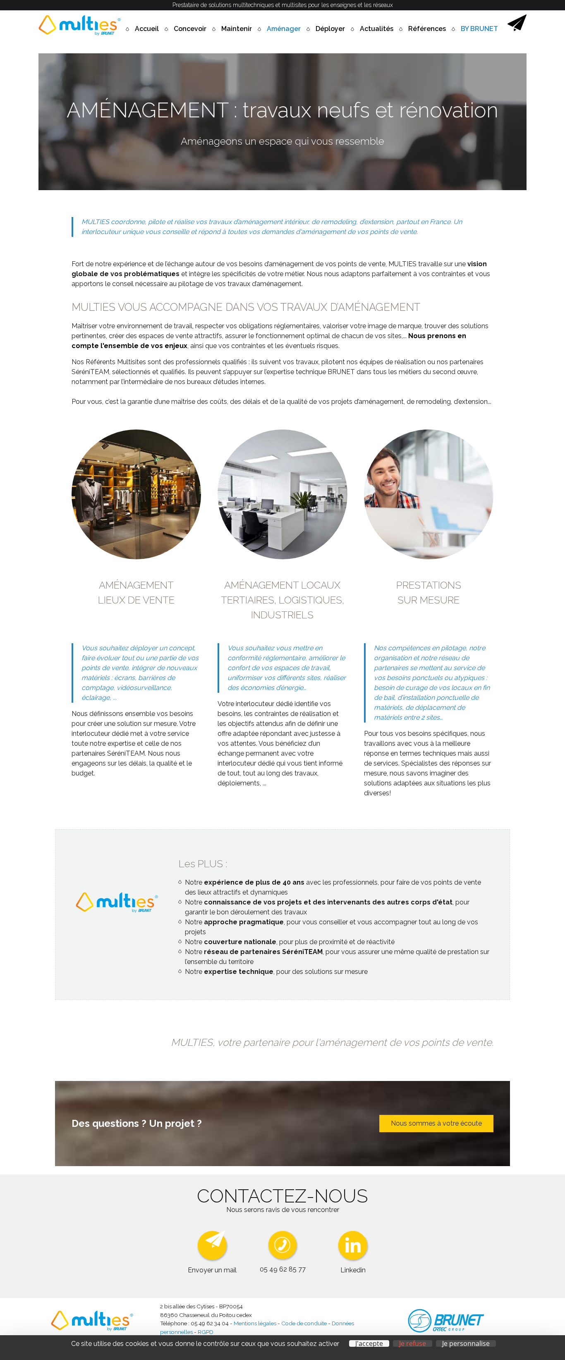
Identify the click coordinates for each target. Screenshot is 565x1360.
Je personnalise (466, 1343)
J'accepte (369, 1343)
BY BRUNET (479, 29)
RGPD (205, 1332)
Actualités (376, 29)
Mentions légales (255, 1323)
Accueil (147, 29)
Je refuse (412, 1343)
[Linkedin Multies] (353, 1260)
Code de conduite (304, 1323)
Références (427, 29)
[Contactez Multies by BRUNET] (517, 29)
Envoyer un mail (212, 1270)
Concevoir (190, 29)
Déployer (330, 29)
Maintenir (236, 29)
